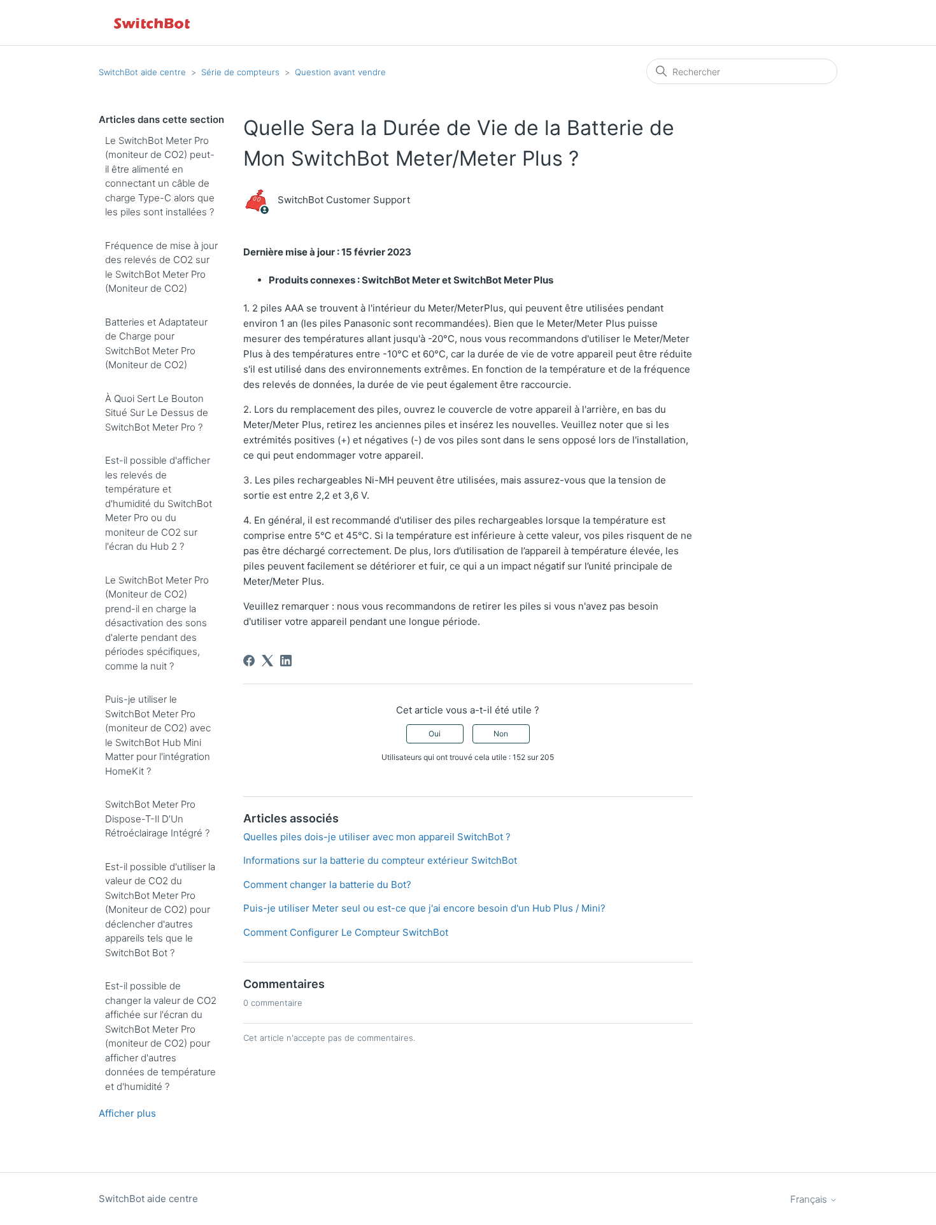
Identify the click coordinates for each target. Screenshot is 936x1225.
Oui (435, 733)
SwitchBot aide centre (142, 72)
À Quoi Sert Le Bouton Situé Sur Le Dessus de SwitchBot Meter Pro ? (156, 412)
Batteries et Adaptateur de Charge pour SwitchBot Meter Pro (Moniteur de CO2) (156, 343)
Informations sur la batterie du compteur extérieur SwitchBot (380, 860)
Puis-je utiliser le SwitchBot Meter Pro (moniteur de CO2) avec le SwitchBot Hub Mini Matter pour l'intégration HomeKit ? (158, 735)
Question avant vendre (340, 72)
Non (500, 733)
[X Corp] (267, 660)
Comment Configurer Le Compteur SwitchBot (345, 932)
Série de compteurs (240, 72)
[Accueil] (153, 22)
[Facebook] (249, 660)
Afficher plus (127, 1113)
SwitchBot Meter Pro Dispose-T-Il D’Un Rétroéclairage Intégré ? (157, 818)
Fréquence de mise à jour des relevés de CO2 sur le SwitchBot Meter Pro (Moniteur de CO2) (161, 267)
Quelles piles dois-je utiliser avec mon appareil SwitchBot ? (377, 837)
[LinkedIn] (286, 660)
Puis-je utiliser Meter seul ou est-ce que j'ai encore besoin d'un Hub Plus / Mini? (424, 908)
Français (810, 1199)
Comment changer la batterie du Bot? (327, 884)
